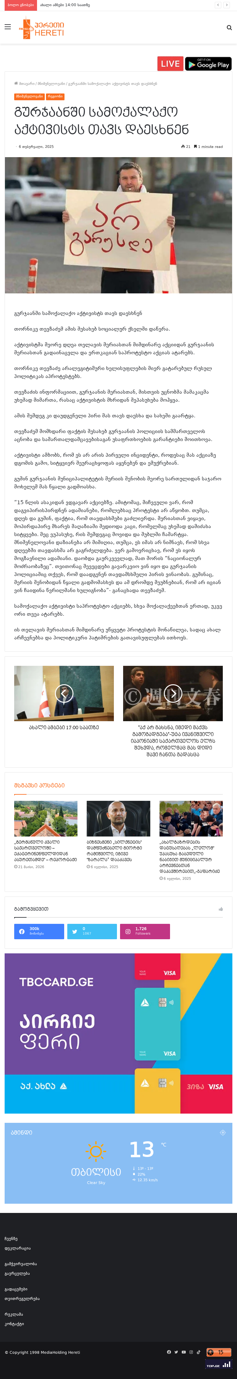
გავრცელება (17, 1274)
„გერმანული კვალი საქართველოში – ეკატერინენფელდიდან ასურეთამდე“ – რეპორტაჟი (45, 851)
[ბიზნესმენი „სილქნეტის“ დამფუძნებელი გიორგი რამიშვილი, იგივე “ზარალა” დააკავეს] (118, 819)
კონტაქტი (14, 1324)
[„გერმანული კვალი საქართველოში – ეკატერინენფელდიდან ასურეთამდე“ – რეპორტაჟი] (45, 819)
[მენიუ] (8, 30)
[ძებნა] (229, 30)
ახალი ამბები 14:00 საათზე (65, 5)
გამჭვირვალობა (21, 1264)
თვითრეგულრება (22, 1299)
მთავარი (26, 84)
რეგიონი (55, 96)
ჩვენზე (11, 1239)
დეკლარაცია (18, 1249)
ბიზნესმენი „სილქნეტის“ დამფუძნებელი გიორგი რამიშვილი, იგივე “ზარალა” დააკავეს (114, 851)
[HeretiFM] (48, 27)
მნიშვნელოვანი (51, 84)
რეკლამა (14, 1315)
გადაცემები (16, 1289)
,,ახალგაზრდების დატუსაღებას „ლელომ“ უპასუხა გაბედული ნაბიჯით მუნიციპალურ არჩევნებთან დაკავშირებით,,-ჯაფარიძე (190, 857)
